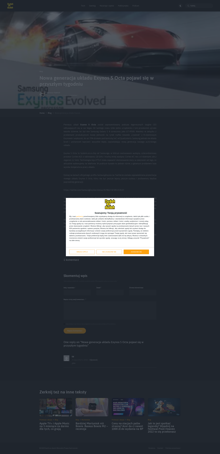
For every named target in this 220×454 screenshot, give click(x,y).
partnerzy (79, 216)
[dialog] (110, 227)
